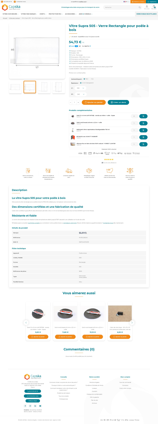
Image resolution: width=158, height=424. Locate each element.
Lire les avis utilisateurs (110, 162)
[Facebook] (25, 406)
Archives (94, 403)
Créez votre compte (125, 388)
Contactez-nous (108, 223)
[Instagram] (30, 406)
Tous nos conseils (64, 396)
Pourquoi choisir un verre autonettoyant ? (64, 385)
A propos (94, 391)
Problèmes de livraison (63, 393)
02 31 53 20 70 (33, 391)
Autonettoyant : (76, 79)
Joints (42, 14)
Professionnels (63, 399)
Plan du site (94, 400)
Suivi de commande (125, 382)
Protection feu (55, 14)
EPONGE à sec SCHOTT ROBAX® (87, 136)
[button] (147, 7)
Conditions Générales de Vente (94, 385)
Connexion (125, 385)
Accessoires (70, 14)
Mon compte (125, 377)
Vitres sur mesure (10, 14)
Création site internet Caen (45, 420)
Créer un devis (119, 102)
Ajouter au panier (95, 102)
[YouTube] (40, 406)
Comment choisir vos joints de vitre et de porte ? (64, 382)
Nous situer (33, 400)
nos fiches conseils (33, 223)
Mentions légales (94, 382)
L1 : (72, 88)
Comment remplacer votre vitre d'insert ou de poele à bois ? (63, 389)
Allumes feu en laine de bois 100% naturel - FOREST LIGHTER (96, 143)
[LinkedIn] (35, 406)
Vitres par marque (28, 14)
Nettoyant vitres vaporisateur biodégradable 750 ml (93, 129)
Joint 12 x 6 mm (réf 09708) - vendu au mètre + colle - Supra (96, 115)
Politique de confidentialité (94, 394)
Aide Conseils (85, 14)
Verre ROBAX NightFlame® (146, 14)
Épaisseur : (75, 83)
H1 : (72, 94)
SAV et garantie (94, 397)
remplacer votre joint (70, 223)
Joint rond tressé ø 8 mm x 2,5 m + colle (89, 122)
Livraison (94, 388)
